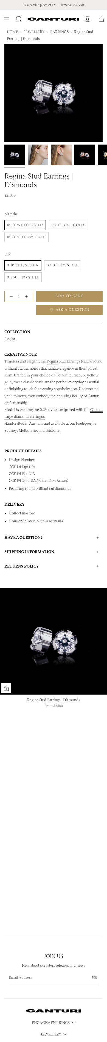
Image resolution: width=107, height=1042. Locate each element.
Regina (52, 361)
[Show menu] (7, 19)
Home (12, 32)
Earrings (59, 32)
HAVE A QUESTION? (23, 537)
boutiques (84, 423)
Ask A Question (72, 309)
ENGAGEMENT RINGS (51, 1022)
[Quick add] (6, 688)
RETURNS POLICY (21, 566)
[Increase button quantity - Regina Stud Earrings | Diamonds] (27, 296)
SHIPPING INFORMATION (29, 551)
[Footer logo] (53, 1011)
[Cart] (101, 19)
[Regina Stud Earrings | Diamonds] (53, 641)
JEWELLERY (34, 32)
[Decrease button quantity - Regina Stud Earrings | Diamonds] (10, 296)
